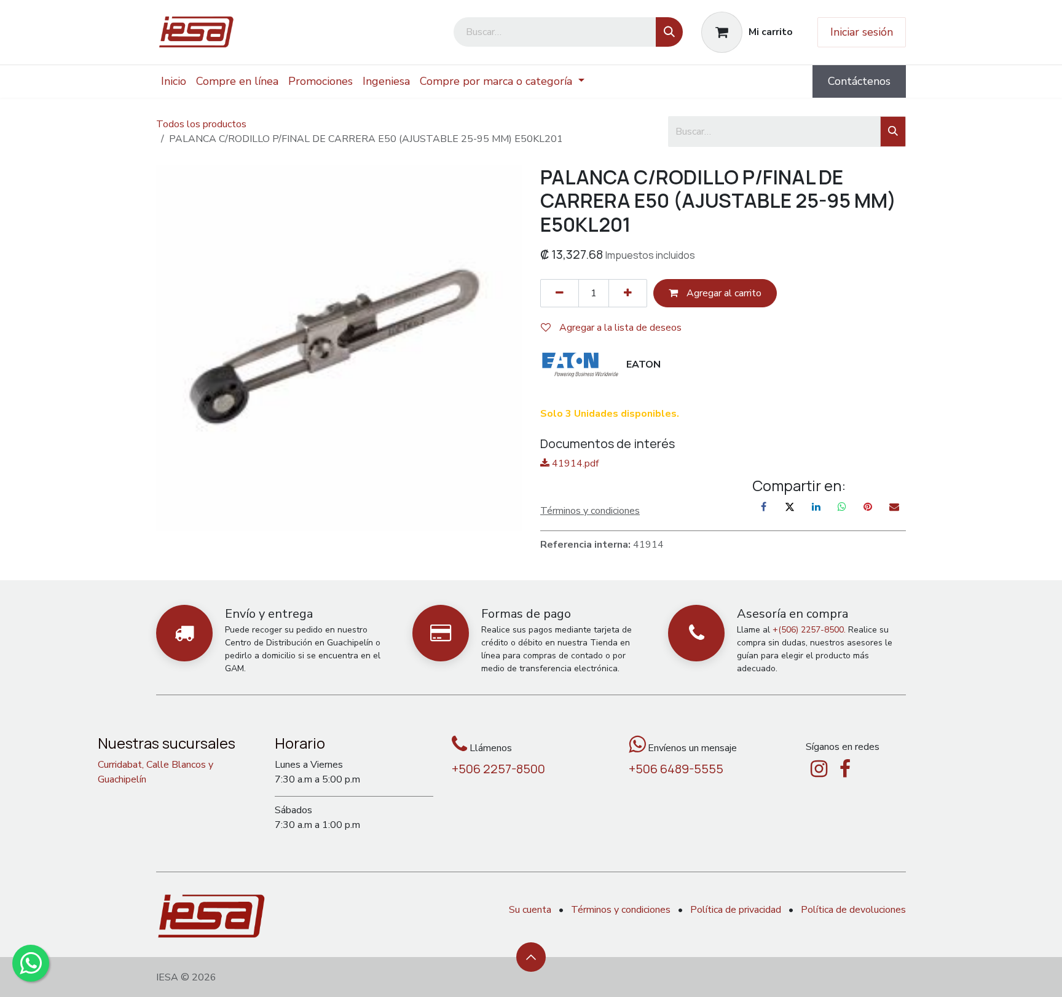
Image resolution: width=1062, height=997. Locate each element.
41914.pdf (574, 463)
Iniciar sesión (861, 32)
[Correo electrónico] (894, 506)
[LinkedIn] (816, 506)
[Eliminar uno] (559, 293)
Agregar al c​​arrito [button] (722, 293)
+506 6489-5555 (676, 768)
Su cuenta (530, 909)
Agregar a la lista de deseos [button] (619, 327)
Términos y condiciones (621, 909)
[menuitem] (173, 81)
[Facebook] (764, 506)
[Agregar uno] (627, 293)
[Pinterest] (868, 506)
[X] (790, 506)
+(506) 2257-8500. (809, 630)
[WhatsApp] (842, 506)
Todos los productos (201, 124)
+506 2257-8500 (498, 768)
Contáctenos (859, 81)
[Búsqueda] (669, 32)
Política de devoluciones (853, 909)
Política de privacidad (735, 909)
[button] (531, 957)
